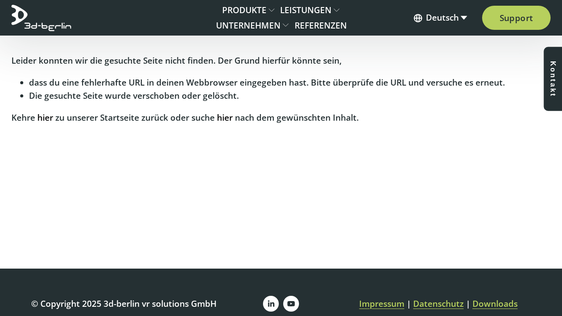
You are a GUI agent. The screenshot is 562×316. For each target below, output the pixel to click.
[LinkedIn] (271, 304)
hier (45, 117)
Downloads (495, 303)
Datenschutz (438, 303)
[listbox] (441, 18)
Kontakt (553, 79)
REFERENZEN (321, 25)
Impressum (381, 303)
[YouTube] (291, 304)
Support (516, 18)
